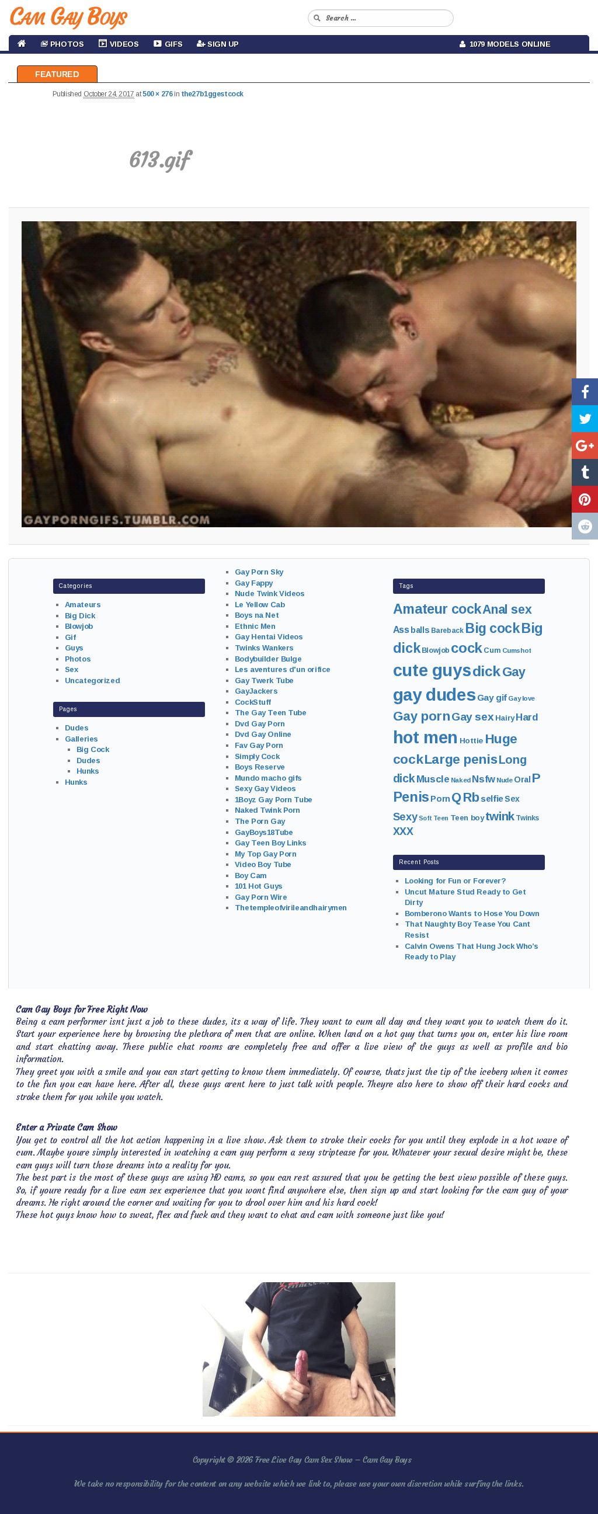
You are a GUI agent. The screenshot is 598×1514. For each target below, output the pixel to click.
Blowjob (79, 626)
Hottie (471, 740)
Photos (78, 659)
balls (420, 630)
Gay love (521, 698)
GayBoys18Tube (264, 832)
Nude (504, 780)
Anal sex (506, 610)
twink (499, 816)
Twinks (527, 818)
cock (466, 648)
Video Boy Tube (263, 864)
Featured (57, 74)
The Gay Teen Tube (271, 712)
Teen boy (467, 817)
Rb (471, 797)
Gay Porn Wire (261, 897)
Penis (411, 797)
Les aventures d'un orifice (283, 669)
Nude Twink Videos (270, 593)
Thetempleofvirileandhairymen (291, 907)
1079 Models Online (508, 44)
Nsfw (483, 779)
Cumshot (516, 650)
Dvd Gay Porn (260, 723)
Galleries (81, 739)
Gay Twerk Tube (264, 680)
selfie (492, 798)
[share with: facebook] (585, 391)
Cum (492, 650)
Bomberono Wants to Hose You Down (472, 913)
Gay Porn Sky (259, 572)
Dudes (77, 727)
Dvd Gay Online (263, 734)
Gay (514, 671)
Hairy (504, 718)
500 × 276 (157, 94)
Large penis (461, 759)
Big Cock (93, 749)
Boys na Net (257, 615)
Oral (522, 779)
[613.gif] (299, 374)
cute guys (432, 670)
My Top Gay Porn (266, 854)
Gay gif (492, 697)
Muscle (432, 779)
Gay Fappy (254, 583)
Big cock (492, 628)
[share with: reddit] (585, 526)
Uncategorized (92, 680)
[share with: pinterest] (585, 499)
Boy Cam (251, 875)
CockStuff (253, 702)
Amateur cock (437, 609)
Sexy (405, 816)
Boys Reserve (260, 767)
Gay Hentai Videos (269, 636)
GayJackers (256, 691)
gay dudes (434, 694)
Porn (440, 798)
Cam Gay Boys (67, 16)
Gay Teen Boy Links (270, 842)
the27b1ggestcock (212, 94)
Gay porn (421, 716)
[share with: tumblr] (585, 472)
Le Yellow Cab (260, 604)
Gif (70, 637)
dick (486, 671)
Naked (461, 780)
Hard (527, 717)
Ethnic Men (255, 626)
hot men (425, 737)
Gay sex (472, 717)
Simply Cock (257, 756)
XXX (403, 831)
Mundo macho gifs (268, 778)
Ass (401, 630)
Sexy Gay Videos (265, 788)
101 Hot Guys (259, 886)
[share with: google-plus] (585, 445)
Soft (425, 818)
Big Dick (80, 615)
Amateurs (83, 604)
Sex (71, 669)
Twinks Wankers (264, 647)
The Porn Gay (260, 821)
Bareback (447, 631)
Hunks (88, 771)
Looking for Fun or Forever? (455, 880)
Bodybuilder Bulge (268, 659)
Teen (440, 818)
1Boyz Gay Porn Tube (273, 799)
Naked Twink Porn (267, 810)
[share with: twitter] (585, 418)
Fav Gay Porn (259, 745)
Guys (74, 647)
